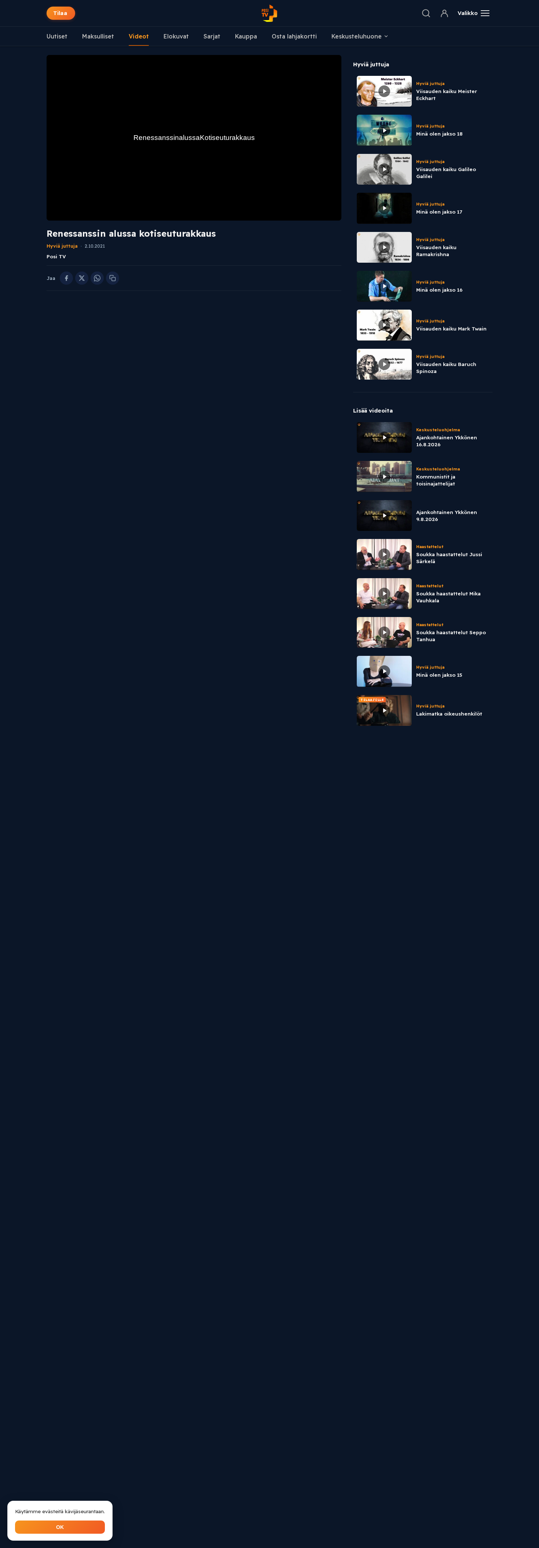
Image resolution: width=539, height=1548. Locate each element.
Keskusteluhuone (356, 36)
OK (60, 1527)
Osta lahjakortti (294, 36)
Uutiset (57, 36)
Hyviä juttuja (62, 246)
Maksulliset (98, 36)
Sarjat (211, 36)
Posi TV (56, 256)
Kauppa (246, 36)
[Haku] (426, 13)
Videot (139, 36)
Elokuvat (176, 36)
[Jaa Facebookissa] (66, 278)
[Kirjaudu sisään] (444, 13)
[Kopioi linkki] (112, 278)
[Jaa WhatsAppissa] (97, 278)
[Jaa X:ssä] (81, 278)
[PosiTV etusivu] (269, 13)
